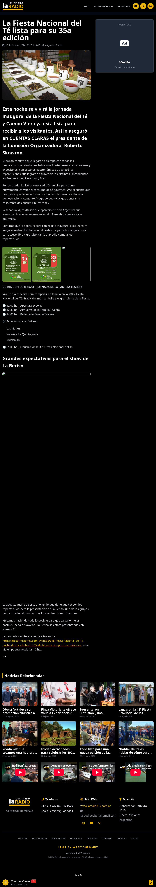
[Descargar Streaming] (151, 882)
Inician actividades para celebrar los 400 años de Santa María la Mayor (58, 754)
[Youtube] (91, 823)
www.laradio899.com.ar (95, 806)
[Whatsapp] (99, 823)
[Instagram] (136, 6)
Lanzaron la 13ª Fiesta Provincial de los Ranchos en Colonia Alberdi (135, 714)
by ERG (78, 874)
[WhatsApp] (150, 6)
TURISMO (35, 45)
